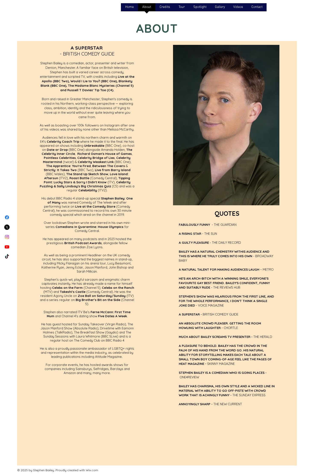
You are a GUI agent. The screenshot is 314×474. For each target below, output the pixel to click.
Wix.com (92, 470)
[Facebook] (7, 217)
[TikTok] (7, 256)
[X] (7, 227)
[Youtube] (7, 246)
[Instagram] (7, 237)
